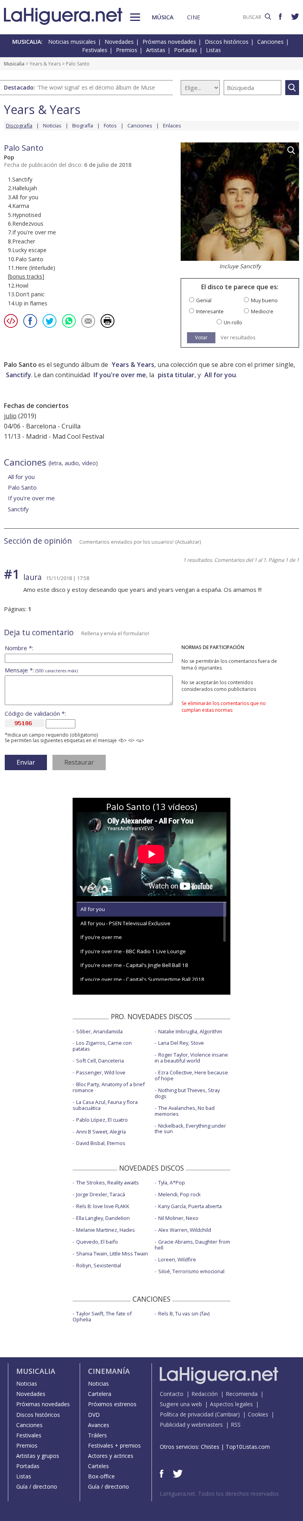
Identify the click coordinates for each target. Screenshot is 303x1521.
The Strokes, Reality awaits (107, 1182)
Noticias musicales (72, 41)
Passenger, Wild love (100, 1072)
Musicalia (14, 63)
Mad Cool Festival (78, 436)
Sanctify (18, 374)
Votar (201, 337)
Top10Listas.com (248, 1446)
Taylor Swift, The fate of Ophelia (102, 1316)
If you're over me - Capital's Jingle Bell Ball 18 (134, 965)
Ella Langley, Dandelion (103, 1218)
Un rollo (233, 322)
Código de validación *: (35, 713)
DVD (94, 1414)
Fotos (110, 125)
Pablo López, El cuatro (102, 1119)
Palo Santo (22, 487)
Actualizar (188, 541)
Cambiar (227, 1414)
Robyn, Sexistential (98, 1265)
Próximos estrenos (112, 1404)
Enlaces (172, 125)
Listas (213, 50)
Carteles (98, 1466)
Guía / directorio (36, 1486)
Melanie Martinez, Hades (105, 1229)
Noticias (52, 125)
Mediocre (262, 311)
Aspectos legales (231, 1404)
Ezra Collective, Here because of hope (191, 1075)
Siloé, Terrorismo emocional (191, 1271)
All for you (220, 374)
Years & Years (45, 63)
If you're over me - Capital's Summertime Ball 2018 (142, 979)
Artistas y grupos (37, 1455)
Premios (126, 50)
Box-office (101, 1476)
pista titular (176, 374)
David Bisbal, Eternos (100, 1143)
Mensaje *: (41, 670)
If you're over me (120, 374)
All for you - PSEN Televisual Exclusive (125, 923)
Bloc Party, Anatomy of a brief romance (109, 1087)
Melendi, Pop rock (179, 1194)
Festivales (94, 50)
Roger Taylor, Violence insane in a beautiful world (191, 1057)
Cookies (258, 1414)
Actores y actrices (110, 1455)
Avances (98, 1425)
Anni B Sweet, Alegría (101, 1131)
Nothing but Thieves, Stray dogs (187, 1093)
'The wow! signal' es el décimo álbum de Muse (96, 87)
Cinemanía (109, 1371)
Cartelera (99, 1394)
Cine (193, 17)
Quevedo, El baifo (97, 1241)
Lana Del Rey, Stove (181, 1042)
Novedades (119, 41)
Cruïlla (71, 426)
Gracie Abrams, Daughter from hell (192, 1244)
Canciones (270, 41)
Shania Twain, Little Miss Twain (112, 1253)
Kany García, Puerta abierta (190, 1206)
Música (163, 17)
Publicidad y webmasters (191, 1424)
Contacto (171, 1394)
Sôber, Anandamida (99, 1031)
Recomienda (242, 1394)
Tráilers (97, 1435)
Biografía (82, 125)
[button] (135, 17)
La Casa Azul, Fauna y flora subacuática (105, 1104)
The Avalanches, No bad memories (185, 1110)
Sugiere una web (181, 1404)
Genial (203, 300)
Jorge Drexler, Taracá (100, 1194)
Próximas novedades (169, 41)
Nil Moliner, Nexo (178, 1218)
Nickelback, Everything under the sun (190, 1128)
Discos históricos (227, 41)
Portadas (185, 50)
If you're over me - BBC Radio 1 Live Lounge (133, 951)
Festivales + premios (114, 1445)
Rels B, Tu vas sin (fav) (183, 1313)
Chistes (210, 1446)
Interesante (210, 311)
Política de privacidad (186, 1414)
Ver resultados (238, 337)
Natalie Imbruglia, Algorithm (190, 1031)
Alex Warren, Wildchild (184, 1229)
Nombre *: (19, 648)
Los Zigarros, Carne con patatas (102, 1045)
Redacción (204, 1394)
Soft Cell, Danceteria (100, 1060)
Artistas (155, 50)
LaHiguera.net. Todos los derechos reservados (219, 1493)
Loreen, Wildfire (177, 1259)
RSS (236, 1424)
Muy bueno (264, 300)
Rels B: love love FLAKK (102, 1206)
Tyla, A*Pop (171, 1182)
